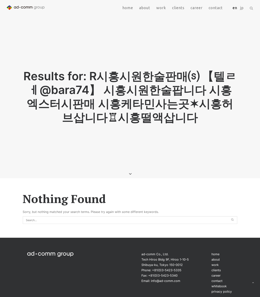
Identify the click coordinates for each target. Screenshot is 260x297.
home (127, 8)
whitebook (219, 286)
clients (178, 8)
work (161, 8)
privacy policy (221, 291)
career (197, 8)
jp (242, 8)
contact (216, 8)
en (235, 8)
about (144, 8)
